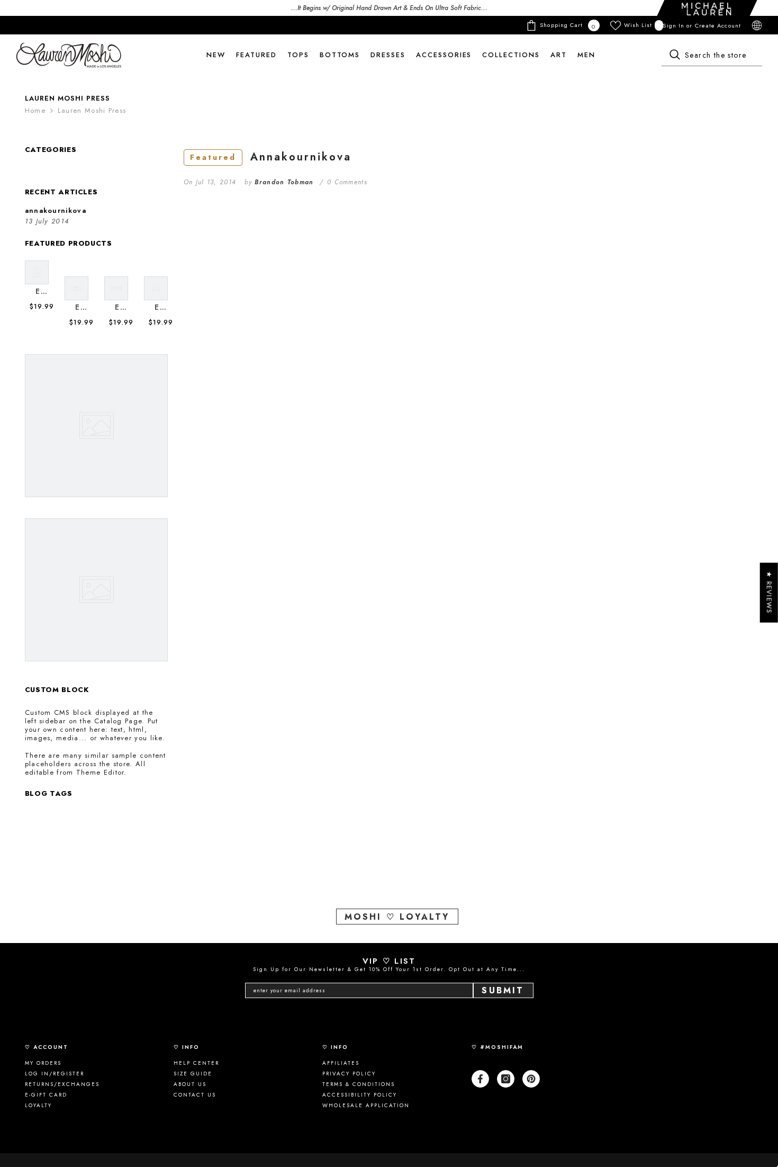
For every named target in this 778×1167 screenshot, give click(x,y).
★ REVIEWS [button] (769, 592)
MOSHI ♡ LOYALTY (397, 917)
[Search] (712, 55)
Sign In (674, 25)
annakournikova (270, 157)
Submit (503, 990)
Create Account (718, 25)
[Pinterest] (531, 1079)
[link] (42, 291)
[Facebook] (480, 1079)
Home (35, 110)
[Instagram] (505, 1079)
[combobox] (712, 55)
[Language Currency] (757, 25)
